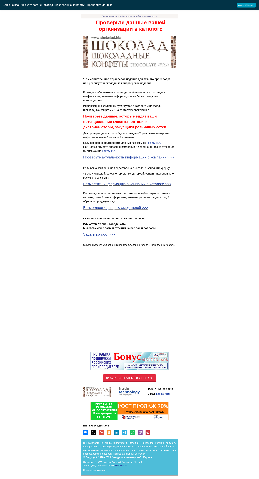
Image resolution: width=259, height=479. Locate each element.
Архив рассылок (246, 5)
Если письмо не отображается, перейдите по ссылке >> (129, 16)
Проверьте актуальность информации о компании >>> (128, 157)
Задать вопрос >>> (99, 234)
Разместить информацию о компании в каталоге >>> (127, 184)
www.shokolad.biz (138, 109)
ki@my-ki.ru (154, 142)
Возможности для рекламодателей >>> (115, 208)
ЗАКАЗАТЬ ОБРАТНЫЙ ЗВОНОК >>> (129, 378)
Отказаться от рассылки (94, 470)
